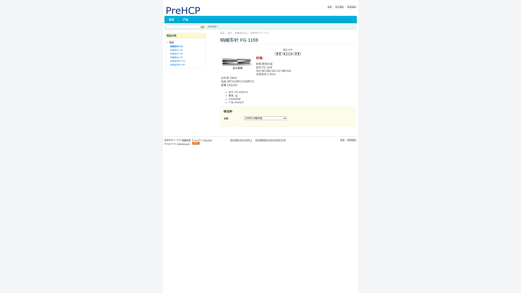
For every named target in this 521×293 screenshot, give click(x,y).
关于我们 (339, 6)
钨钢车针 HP (176, 53)
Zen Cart (208, 140)
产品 (185, 19)
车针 (230, 33)
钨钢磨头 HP (176, 57)
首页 (329, 6)
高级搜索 (212, 26)
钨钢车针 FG (241, 33)
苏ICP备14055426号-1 (241, 140)
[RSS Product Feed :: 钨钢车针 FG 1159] (195, 143)
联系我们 (351, 6)
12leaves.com (183, 143)
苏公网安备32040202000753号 (270, 140)
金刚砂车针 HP (177, 64)
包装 (226, 118)
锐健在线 (186, 140)
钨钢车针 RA (176, 50)
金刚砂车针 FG (177, 61)
